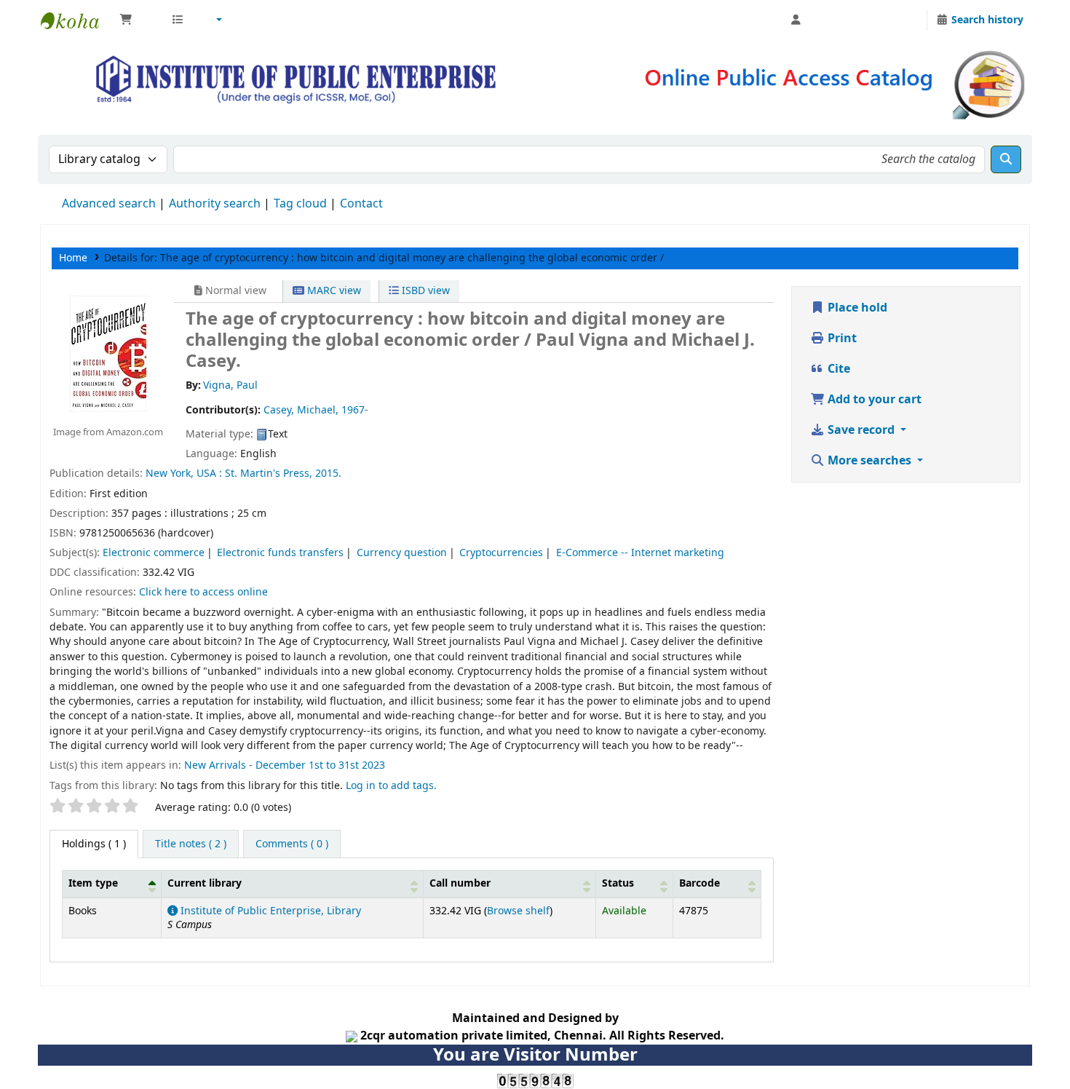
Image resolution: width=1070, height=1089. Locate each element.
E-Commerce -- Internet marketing (640, 553)
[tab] (191, 844)
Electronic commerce (154, 553)
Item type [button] (93, 883)
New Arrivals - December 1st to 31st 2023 (284, 765)
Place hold (856, 308)
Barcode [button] (699, 883)
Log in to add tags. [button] (391, 785)
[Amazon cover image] (108, 353)
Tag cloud (300, 204)
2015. (328, 473)
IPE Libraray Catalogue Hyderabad (77, 20)
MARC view (332, 290)
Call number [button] (460, 883)
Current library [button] (204, 883)
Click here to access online (203, 592)
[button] (138, 20)
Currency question (402, 553)
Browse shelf (518, 911)
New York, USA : (184, 473)
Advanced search (109, 204)
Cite (837, 369)
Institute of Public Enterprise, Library (269, 911)
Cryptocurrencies (501, 553)
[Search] (1006, 159)
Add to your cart (873, 399)
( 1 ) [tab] (94, 844)
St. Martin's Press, (268, 473)
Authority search (215, 204)
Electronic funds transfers (280, 553)
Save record (861, 430)
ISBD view (424, 290)
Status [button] (618, 883)
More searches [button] (869, 461)
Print (841, 338)
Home (73, 258)
